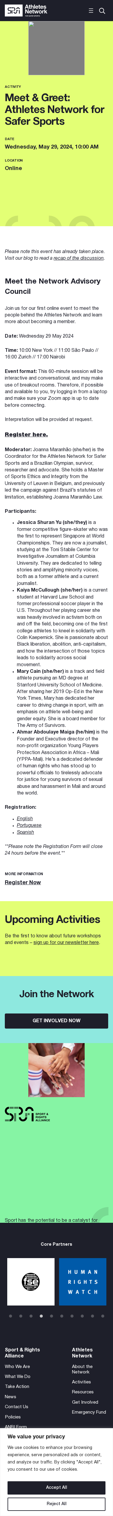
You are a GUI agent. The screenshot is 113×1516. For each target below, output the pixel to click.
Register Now (23, 882)
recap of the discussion (79, 258)
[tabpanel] (31, 1282)
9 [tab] (92, 1316)
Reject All (57, 1504)
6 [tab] (61, 1316)
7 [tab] (72, 1316)
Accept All (56, 1488)
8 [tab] (82, 1316)
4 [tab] (41, 1316)
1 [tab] (10, 1316)
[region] (56, 1472)
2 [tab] (20, 1316)
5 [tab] (51, 1316)
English (25, 819)
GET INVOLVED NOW (56, 1021)
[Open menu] (91, 10)
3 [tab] (31, 1316)
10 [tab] (102, 1316)
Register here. (26, 434)
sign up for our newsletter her (64, 943)
